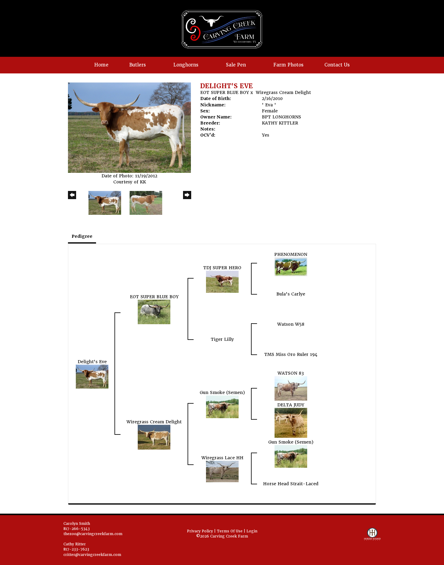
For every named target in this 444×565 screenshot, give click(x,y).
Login (251, 531)
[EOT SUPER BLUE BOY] (154, 312)
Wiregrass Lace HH (222, 457)
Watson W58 (290, 324)
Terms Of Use (230, 531)
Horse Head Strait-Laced (290, 483)
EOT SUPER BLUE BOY (224, 92)
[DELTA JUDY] (291, 422)
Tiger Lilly (222, 339)
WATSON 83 (291, 373)
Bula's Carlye (290, 294)
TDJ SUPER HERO (222, 267)
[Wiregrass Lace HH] (222, 471)
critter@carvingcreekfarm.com (92, 554)
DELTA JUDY (290, 405)
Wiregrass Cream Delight (283, 92)
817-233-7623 (76, 549)
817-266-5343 (76, 528)
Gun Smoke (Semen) (222, 392)
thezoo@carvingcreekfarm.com (92, 533)
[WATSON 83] (291, 388)
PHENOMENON (290, 254)
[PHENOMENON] (291, 266)
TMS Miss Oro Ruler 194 (290, 354)
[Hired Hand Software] (372, 537)
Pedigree (82, 236)
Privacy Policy (200, 531)
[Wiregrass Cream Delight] (154, 437)
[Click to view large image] (129, 127)
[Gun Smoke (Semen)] (222, 406)
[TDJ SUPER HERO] (222, 281)
